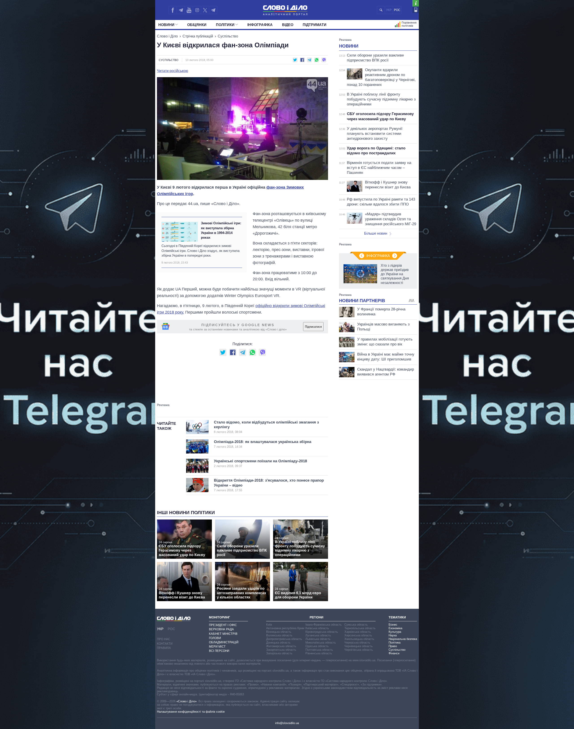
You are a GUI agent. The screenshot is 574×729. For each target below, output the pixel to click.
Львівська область (317, 639)
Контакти (164, 643)
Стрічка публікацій (198, 36)
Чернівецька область (358, 646)
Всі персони (219, 651)
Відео (287, 25)
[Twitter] (205, 10)
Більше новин (375, 233)
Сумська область (356, 624)
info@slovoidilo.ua (287, 723)
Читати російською (172, 71)
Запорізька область (279, 653)
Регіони (316, 617)
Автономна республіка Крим (285, 628)
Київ (269, 624)
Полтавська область (319, 649)
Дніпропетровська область (284, 639)
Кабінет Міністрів (223, 633)
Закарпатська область (281, 649)
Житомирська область (281, 646)
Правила (164, 648)
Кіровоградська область (321, 631)
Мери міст (217, 646)
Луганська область (318, 635)
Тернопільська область (360, 628)
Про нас (163, 639)
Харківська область (357, 631)
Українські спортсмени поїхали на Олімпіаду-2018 (260, 463)
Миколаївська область (320, 642)
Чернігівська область (358, 649)
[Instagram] (197, 10)
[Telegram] (181, 10)
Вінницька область (278, 631)
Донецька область (278, 642)
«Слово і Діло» (186, 701)
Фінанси (394, 653)
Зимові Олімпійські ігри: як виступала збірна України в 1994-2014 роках (221, 230)
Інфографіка (260, 25)
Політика (394, 642)
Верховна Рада (221, 629)
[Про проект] (415, 3)
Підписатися (313, 326)
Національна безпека (403, 639)
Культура (395, 631)
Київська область (317, 628)
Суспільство (228, 36)
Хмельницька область (359, 639)
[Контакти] (415, 10)
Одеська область (317, 646)
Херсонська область (358, 635)
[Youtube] (189, 10)
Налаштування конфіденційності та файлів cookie (191, 711)
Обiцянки (197, 25)
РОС (397, 10)
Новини (166, 25)
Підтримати (314, 25)
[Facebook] (173, 10)
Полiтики (225, 25)
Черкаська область (357, 642)
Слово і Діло (167, 36)
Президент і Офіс (223, 625)
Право (393, 646)
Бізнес (393, 624)
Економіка (395, 628)
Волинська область (279, 635)
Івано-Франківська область (323, 624)
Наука (393, 635)
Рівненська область (318, 653)
